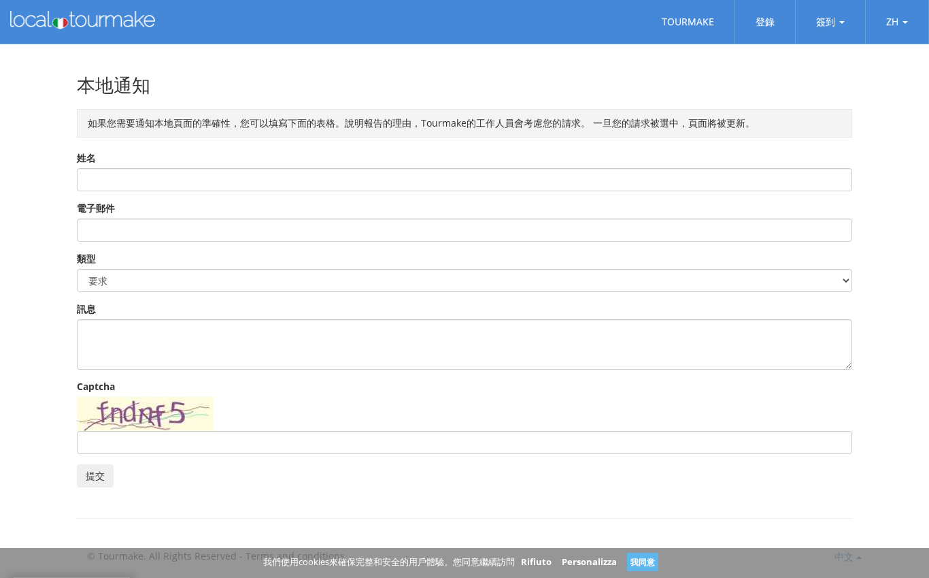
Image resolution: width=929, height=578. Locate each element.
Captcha (96, 386)
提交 (95, 475)
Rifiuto (536, 562)
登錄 (765, 21)
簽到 (825, 21)
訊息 (86, 308)
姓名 (86, 157)
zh (892, 21)
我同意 (642, 562)
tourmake (688, 21)
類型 (86, 258)
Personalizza (589, 562)
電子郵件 (96, 208)
